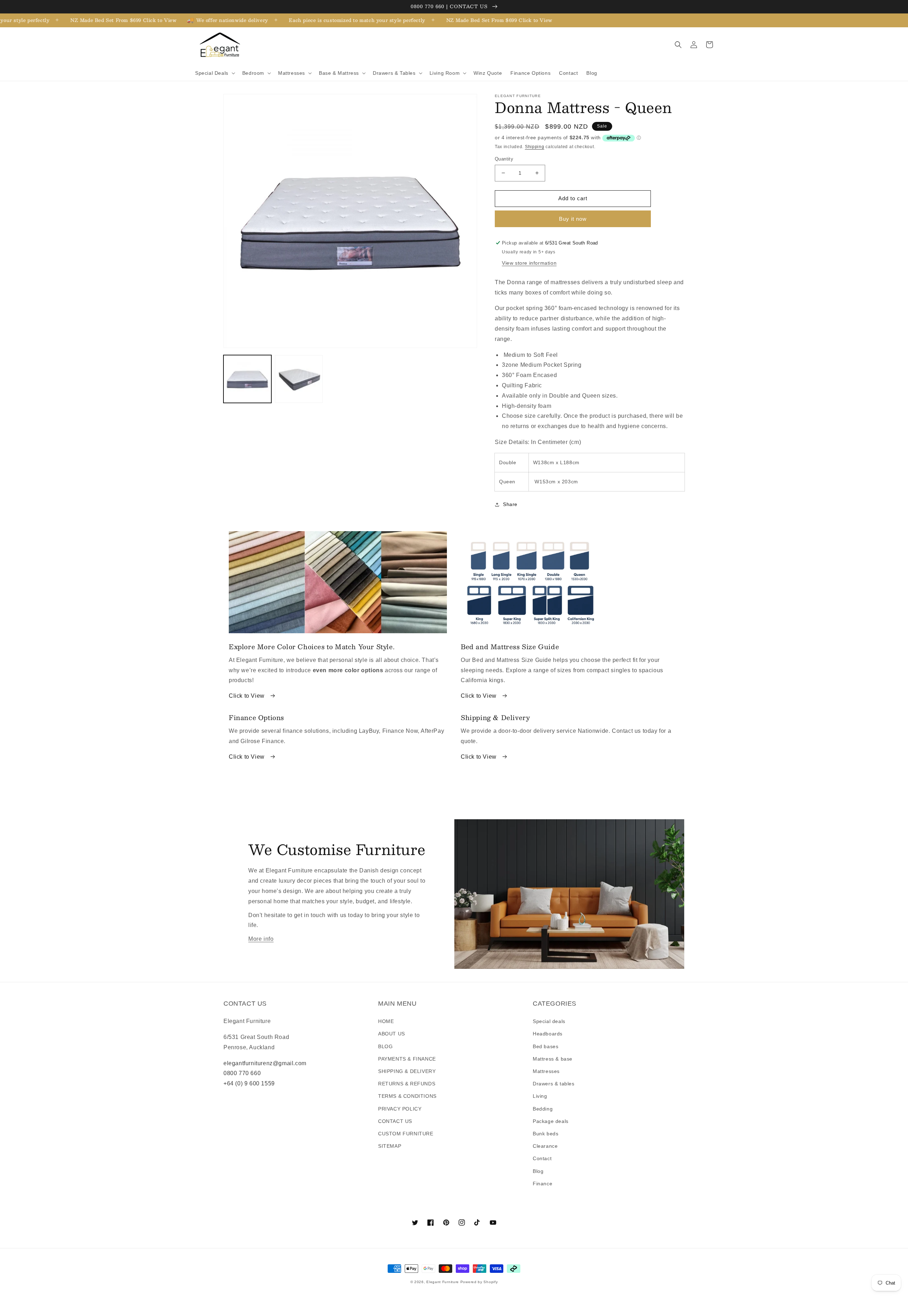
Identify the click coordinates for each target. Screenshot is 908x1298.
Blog (538, 1171)
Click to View (247, 696)
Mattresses (546, 1071)
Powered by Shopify (479, 1282)
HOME (386, 1021)
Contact (542, 1158)
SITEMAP (389, 1146)
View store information (529, 263)
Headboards (548, 1033)
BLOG (385, 1046)
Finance (542, 1183)
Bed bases (545, 1046)
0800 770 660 (242, 1073)
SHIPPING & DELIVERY (407, 1071)
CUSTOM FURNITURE (405, 1133)
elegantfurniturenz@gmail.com (264, 1063)
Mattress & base (552, 1059)
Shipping (534, 146)
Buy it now (573, 219)
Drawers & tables (554, 1083)
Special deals (549, 1021)
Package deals (551, 1121)
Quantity (504, 159)
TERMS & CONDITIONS (407, 1096)
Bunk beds (545, 1133)
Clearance (545, 1146)
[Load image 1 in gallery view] (247, 379)
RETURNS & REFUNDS (406, 1083)
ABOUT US (391, 1033)
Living (540, 1096)
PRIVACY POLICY (399, 1109)
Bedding (543, 1109)
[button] (214, 73)
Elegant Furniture (442, 1282)
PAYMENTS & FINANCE (407, 1059)
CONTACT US (395, 1121)
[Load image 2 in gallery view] (299, 379)
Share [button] (510, 504)
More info (260, 939)
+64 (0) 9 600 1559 (249, 1083)
